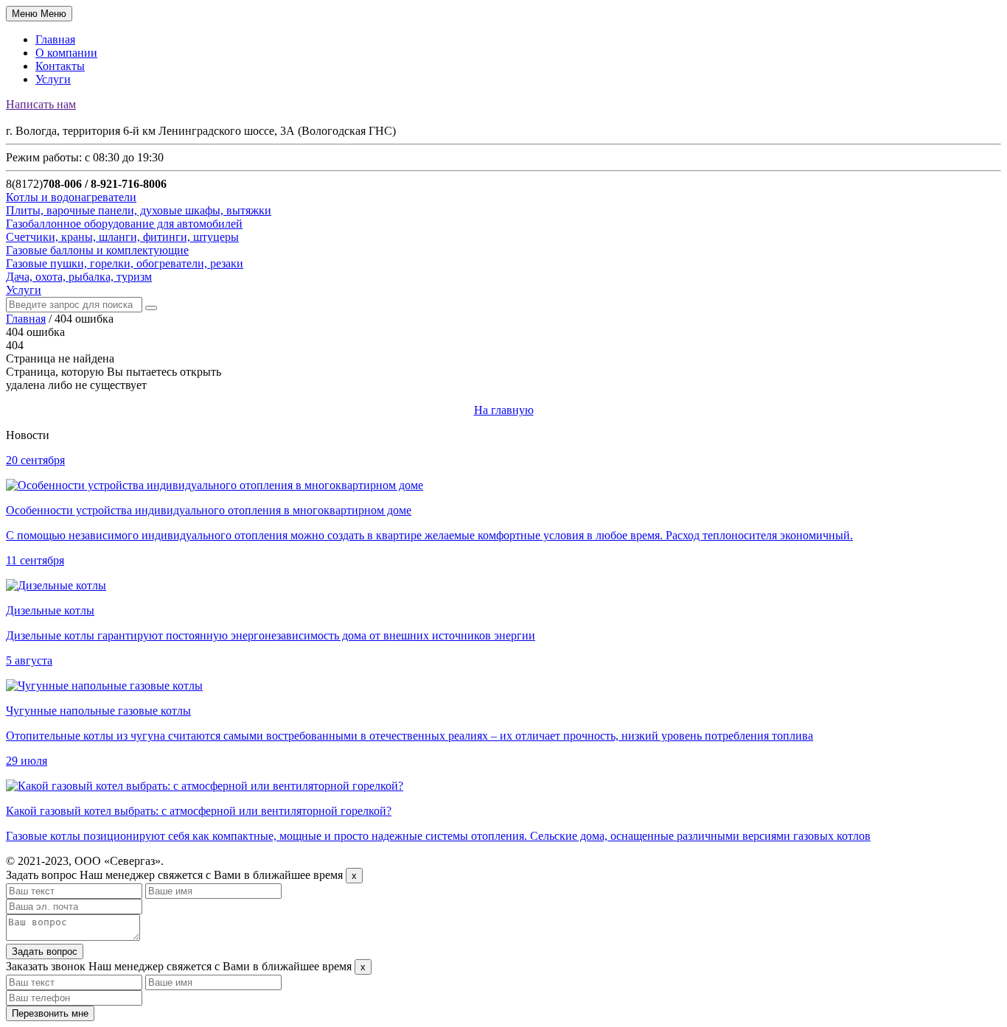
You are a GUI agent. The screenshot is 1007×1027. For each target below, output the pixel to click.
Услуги (53, 79)
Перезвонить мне (50, 1013)
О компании (66, 52)
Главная (55, 39)
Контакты (60, 66)
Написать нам (41, 104)
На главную (504, 410)
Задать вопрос (44, 951)
